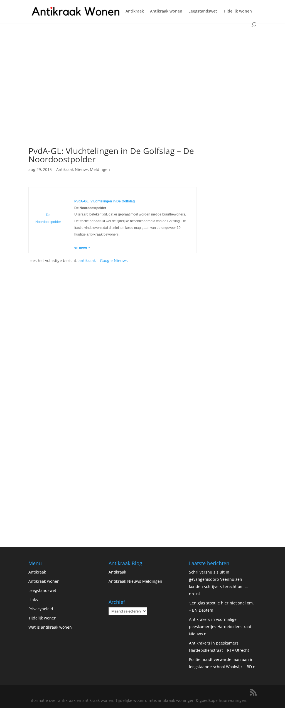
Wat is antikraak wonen (50, 627)
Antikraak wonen (166, 11)
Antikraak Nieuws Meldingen (83, 169)
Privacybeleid (40, 608)
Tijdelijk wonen (237, 11)
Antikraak (135, 11)
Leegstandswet (202, 11)
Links (33, 599)
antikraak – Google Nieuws (103, 260)
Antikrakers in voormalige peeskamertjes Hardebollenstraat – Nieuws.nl (221, 626)
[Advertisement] (112, 101)
